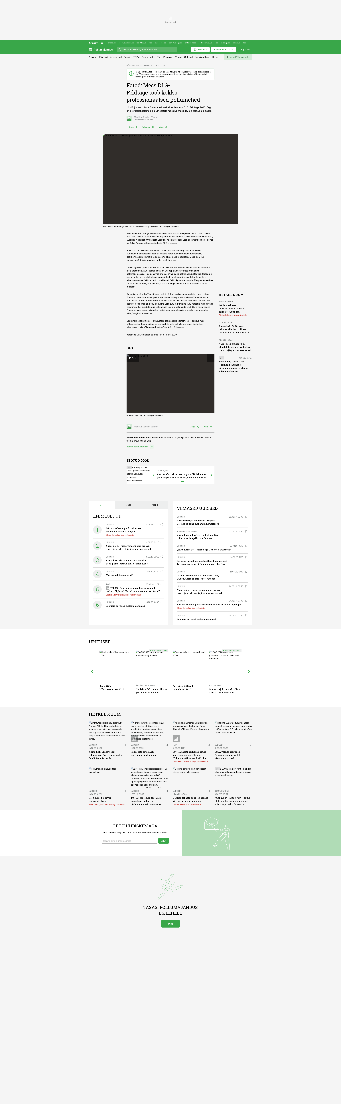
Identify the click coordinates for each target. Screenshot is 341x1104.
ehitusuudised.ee (192, 43)
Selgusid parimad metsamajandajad (125, 605)
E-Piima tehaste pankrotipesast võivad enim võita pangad (231, 308)
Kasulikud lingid (202, 57)
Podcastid (168, 57)
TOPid (136, 57)
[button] (129, 841)
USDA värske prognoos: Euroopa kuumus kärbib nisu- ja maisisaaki (228, 755)
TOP (108, 584)
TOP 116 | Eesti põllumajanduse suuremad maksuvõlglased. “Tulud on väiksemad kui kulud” (190, 755)
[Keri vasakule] (153, 475)
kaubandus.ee (160, 43)
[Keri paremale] (211, 475)
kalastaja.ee (225, 43)
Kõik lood (103, 57)
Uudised (110, 524)
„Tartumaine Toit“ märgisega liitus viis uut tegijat (204, 549)
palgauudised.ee (239, 43)
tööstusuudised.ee (126, 43)
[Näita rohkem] (250, 43)
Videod (178, 57)
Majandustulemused (187, 531)
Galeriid (127, 57)
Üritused (188, 57)
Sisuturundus (148, 57)
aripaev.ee (112, 43)
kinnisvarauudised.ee (209, 43)
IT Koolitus (215, 685)
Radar (215, 57)
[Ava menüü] (102, 43)
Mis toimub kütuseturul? (119, 575)
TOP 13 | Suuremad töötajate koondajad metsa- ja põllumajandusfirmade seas (146, 801)
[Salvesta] (162, 524)
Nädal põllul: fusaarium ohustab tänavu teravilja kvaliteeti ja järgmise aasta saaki (235, 347)
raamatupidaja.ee (175, 43)
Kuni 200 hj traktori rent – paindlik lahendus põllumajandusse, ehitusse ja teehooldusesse (233, 801)
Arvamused (116, 57)
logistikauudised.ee (144, 43)
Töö (159, 57)
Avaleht (92, 57)
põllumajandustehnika (138, 446)
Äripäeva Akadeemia (145, 685)
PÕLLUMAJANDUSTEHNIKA (139, 65)
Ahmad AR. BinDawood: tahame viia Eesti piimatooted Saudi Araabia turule (234, 329)
